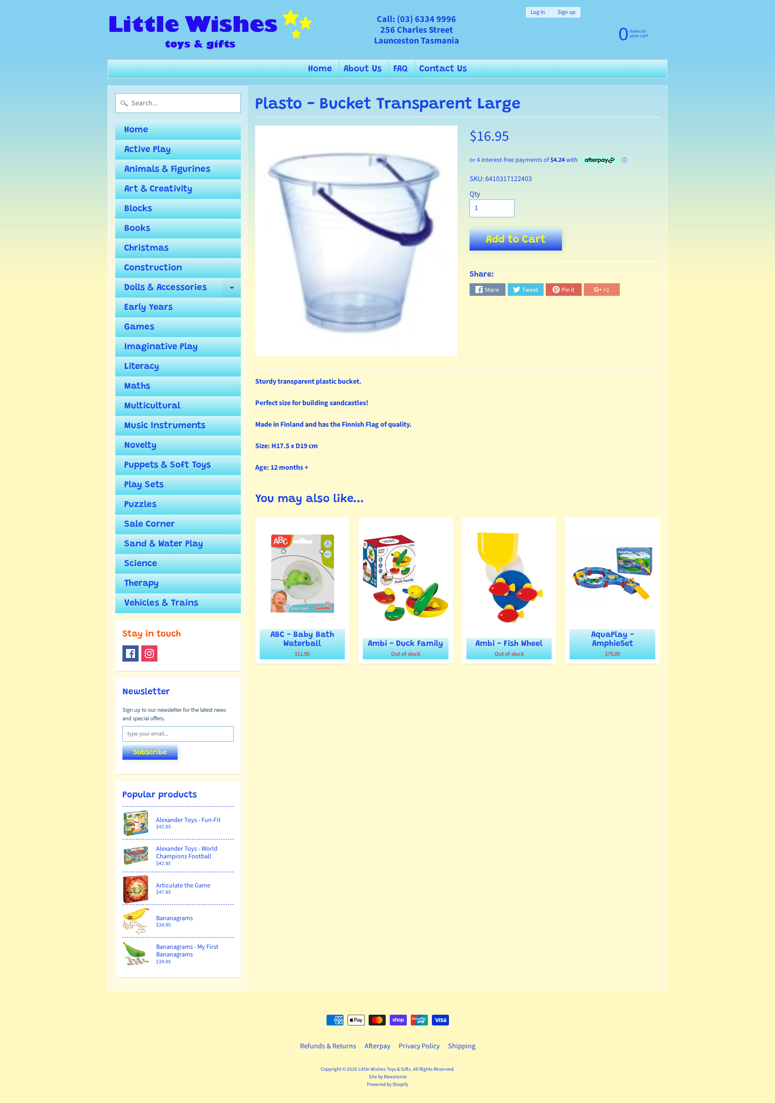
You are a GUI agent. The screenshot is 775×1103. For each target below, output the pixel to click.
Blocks (138, 208)
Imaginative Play (161, 346)
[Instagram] (149, 653)
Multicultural (152, 406)
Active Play (147, 149)
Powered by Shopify (387, 1084)
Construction (153, 268)
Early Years (148, 307)
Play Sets (144, 484)
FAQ (400, 69)
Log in (538, 12)
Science (140, 563)
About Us (363, 69)
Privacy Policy (419, 1046)
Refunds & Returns (328, 1046)
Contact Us (443, 69)
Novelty (140, 445)
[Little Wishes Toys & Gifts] (210, 29)
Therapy (141, 583)
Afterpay (377, 1046)
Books (137, 228)
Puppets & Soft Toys (167, 465)
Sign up (566, 12)
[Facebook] (130, 653)
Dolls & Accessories (182, 290)
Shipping (461, 1046)
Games (139, 327)
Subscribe (150, 752)
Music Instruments (164, 425)
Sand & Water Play (163, 544)
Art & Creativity (158, 189)
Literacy (141, 366)
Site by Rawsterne (388, 1076)
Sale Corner (149, 524)
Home (320, 69)
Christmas (146, 248)
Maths (137, 386)
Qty (475, 194)
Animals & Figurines (167, 169)
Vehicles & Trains (161, 603)
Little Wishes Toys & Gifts (384, 1069)
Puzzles (140, 504)
